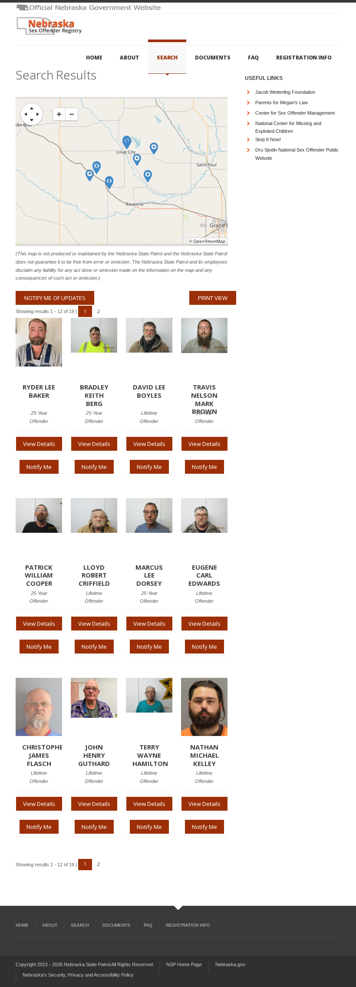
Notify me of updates (55, 298)
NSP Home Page (184, 964)
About (129, 57)
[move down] (32, 120)
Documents (212, 57)
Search (167, 57)
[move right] (38, 114)
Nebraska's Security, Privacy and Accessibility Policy (78, 974)
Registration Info (304, 57)
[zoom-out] (71, 114)
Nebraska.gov (230, 964)
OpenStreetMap (209, 241)
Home (94, 57)
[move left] (26, 114)
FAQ (253, 57)
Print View (212, 298)
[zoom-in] (59, 114)
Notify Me (39, 467)
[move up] (32, 108)
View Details (39, 444)
